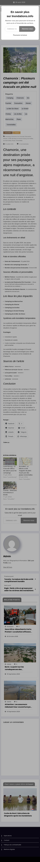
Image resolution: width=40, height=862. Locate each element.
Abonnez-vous (27, 29)
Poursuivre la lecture (20, 35)
